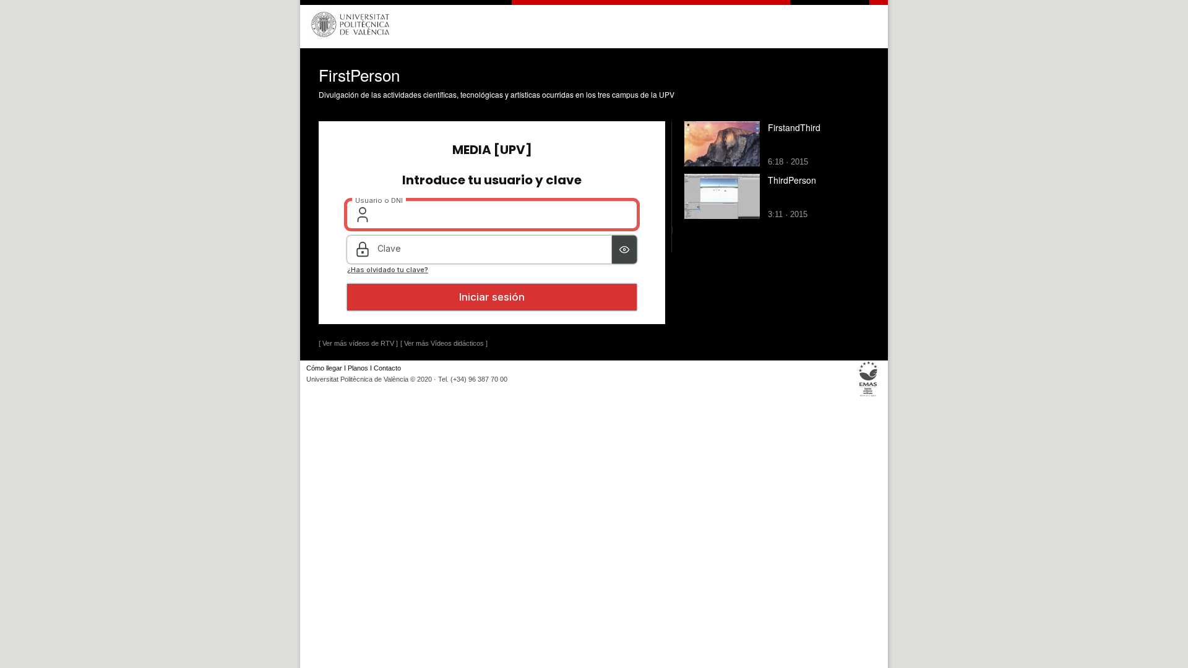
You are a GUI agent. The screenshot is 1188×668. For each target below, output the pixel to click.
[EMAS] (868, 396)
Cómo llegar (324, 368)
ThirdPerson (792, 180)
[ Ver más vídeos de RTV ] (358, 343)
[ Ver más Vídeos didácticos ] (444, 343)
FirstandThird (794, 127)
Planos (358, 368)
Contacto (387, 368)
